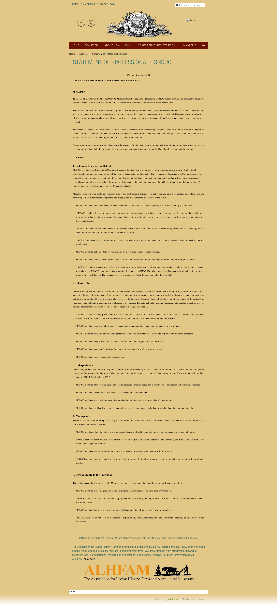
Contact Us (91, 4)
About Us (83, 53)
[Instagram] (91, 23)
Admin (72, 591)
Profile (104, 4)
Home (75, 4)
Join (81, 4)
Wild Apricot (174, 599)
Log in (192, 20)
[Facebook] (81, 23)
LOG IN (112, 4)
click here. (90, 559)
